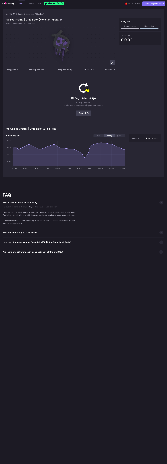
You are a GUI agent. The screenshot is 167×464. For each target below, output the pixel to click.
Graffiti (20, 14)
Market (31, 4)
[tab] (98, 135)
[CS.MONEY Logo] (8, 3)
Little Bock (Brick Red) (35, 14)
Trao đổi (21, 4)
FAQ (39, 4)
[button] (161, 202)
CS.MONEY (10, 14)
